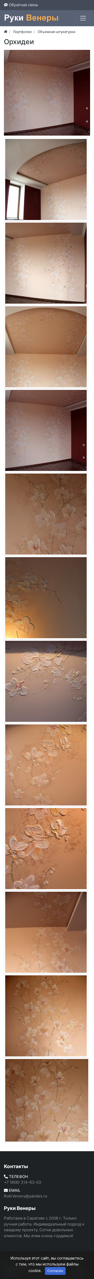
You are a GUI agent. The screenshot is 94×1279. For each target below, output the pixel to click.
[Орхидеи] (47, 93)
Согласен (55, 1271)
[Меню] (83, 18)
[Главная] (5, 32)
